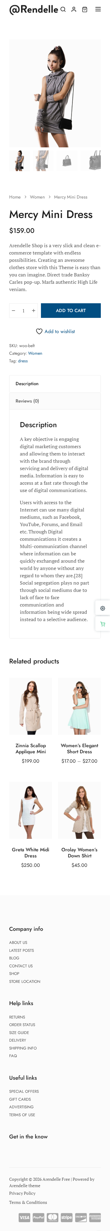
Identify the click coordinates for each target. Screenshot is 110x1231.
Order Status (22, 1025)
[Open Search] (63, 9)
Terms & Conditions (28, 1202)
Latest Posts (21, 950)
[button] (92, 47)
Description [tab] (27, 383)
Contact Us (21, 966)
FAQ (13, 1056)
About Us (18, 942)
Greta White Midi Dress (30, 853)
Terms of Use (22, 1115)
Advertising (21, 1107)
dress (23, 361)
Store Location (24, 981)
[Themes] (102, 607)
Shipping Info (23, 1048)
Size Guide (19, 1033)
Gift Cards (20, 1099)
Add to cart (71, 310)
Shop (14, 973)
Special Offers (24, 1091)
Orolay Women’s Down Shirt (79, 853)
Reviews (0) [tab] (27, 401)
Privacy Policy (22, 1193)
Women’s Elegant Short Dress (79, 749)
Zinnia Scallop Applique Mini (31, 749)
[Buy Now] (102, 623)
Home (15, 197)
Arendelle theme (24, 1185)
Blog (14, 958)
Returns (17, 1017)
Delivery (17, 1040)
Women (37, 197)
